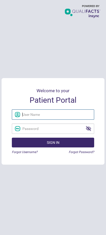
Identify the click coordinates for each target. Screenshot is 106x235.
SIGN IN (53, 142)
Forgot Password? (81, 152)
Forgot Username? (25, 152)
